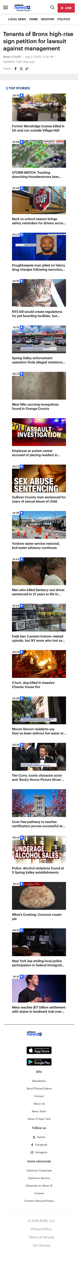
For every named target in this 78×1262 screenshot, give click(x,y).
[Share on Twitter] (21, 68)
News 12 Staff (12, 57)
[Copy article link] (26, 68)
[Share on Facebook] (15, 68)
